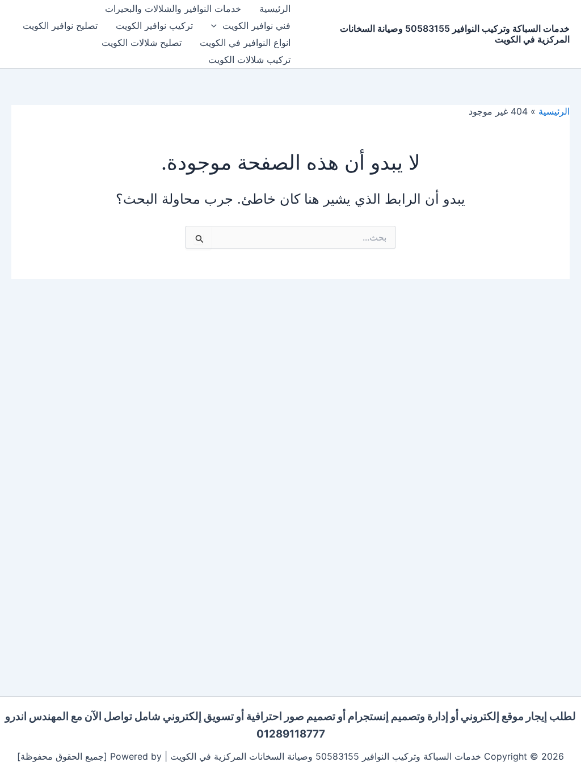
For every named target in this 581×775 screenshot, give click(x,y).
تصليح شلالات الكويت (142, 42)
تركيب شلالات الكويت (249, 59)
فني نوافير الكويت (256, 25)
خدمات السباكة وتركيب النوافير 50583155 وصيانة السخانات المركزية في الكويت (455, 34)
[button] (216, 25)
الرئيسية (274, 8)
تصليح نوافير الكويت (60, 25)
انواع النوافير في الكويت (245, 42)
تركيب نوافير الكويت (154, 25)
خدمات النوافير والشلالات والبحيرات (173, 8)
